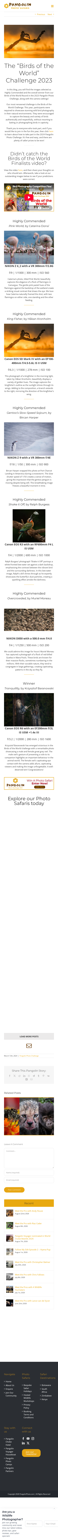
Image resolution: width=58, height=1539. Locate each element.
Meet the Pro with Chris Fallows (29, 1274)
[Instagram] (32, 1438)
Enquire (9, 1389)
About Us (10, 1385)
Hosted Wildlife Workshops (29, 1398)
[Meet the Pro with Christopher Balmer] (9, 1262)
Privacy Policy (27, 1406)
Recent (29, 1203)
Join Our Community (11, 1394)
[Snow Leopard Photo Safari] (16, 967)
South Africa (44, 1390)
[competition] (29, 778)
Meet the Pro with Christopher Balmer (32, 1262)
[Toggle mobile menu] (52, 6)
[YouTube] (28, 1438)
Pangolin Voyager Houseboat (11, 1451)
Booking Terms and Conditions (29, 1414)
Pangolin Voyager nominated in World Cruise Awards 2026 (32, 1237)
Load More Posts (29, 1036)
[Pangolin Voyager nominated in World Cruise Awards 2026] (9, 1236)
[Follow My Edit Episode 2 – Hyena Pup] (9, 1249)
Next (50, 14)
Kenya (44, 1399)
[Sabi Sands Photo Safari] (16, 816)
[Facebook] (23, 1438)
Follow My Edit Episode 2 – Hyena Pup (32, 1249)
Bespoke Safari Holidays (28, 1388)
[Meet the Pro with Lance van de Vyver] (9, 1301)
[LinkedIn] (23, 1443)
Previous (41, 14)
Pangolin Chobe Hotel (10, 1441)
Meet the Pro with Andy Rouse (29, 1211)
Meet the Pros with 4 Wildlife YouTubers (28, 1288)
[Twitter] (28, 1443)
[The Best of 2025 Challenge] (29, 1116)
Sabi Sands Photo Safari (16, 834)
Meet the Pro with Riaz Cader (28, 1223)
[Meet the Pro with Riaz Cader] (9, 1223)
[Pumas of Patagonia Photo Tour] (16, 890)
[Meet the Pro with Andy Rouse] (9, 1211)
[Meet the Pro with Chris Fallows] (9, 1274)
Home (8, 1381)
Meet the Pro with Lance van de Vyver (32, 1300)
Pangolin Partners (10, 1469)
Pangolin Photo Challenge (29, 1056)
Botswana (46, 1385)
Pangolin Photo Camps (10, 1461)
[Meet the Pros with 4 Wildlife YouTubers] (9, 1287)
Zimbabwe (47, 1395)
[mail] (29, 1045)
